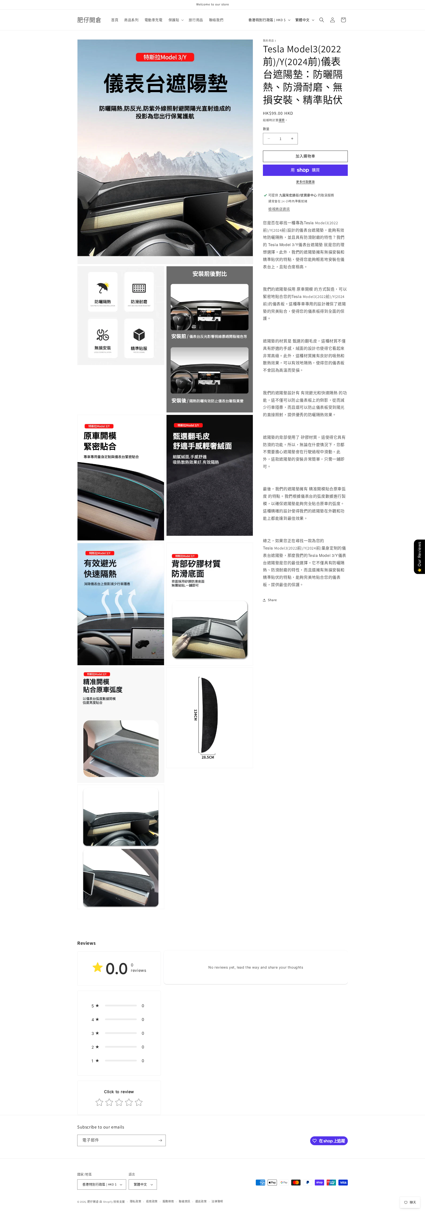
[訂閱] (160, 1140)
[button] (176, 20)
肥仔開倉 (93, 1201)
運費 (282, 120)
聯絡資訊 (184, 1201)
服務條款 (168, 1201)
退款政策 (152, 1201)
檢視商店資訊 (279, 209)
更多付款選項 (305, 182)
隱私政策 (135, 1201)
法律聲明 (217, 1201)
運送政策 (201, 1201)
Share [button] (272, 600)
